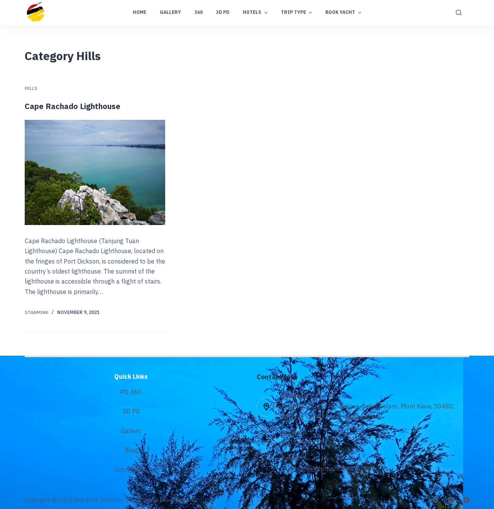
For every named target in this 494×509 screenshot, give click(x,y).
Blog (131, 450)
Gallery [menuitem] (170, 12)
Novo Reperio (178, 500)
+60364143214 (305, 443)
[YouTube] (466, 500)
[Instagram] (451, 500)
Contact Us (131, 470)
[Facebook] (435, 500)
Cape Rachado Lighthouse (72, 107)
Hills (31, 88)
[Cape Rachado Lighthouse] (95, 172)
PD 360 (131, 392)
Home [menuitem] (139, 12)
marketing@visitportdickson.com (327, 469)
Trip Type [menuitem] (293, 12)
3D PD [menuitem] (222, 12)
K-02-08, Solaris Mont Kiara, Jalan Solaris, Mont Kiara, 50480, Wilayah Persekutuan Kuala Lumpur (368, 411)
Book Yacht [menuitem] (340, 12)
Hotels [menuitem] (252, 12)
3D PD (131, 412)
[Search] (459, 12)
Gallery (131, 431)
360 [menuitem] (199, 12)
